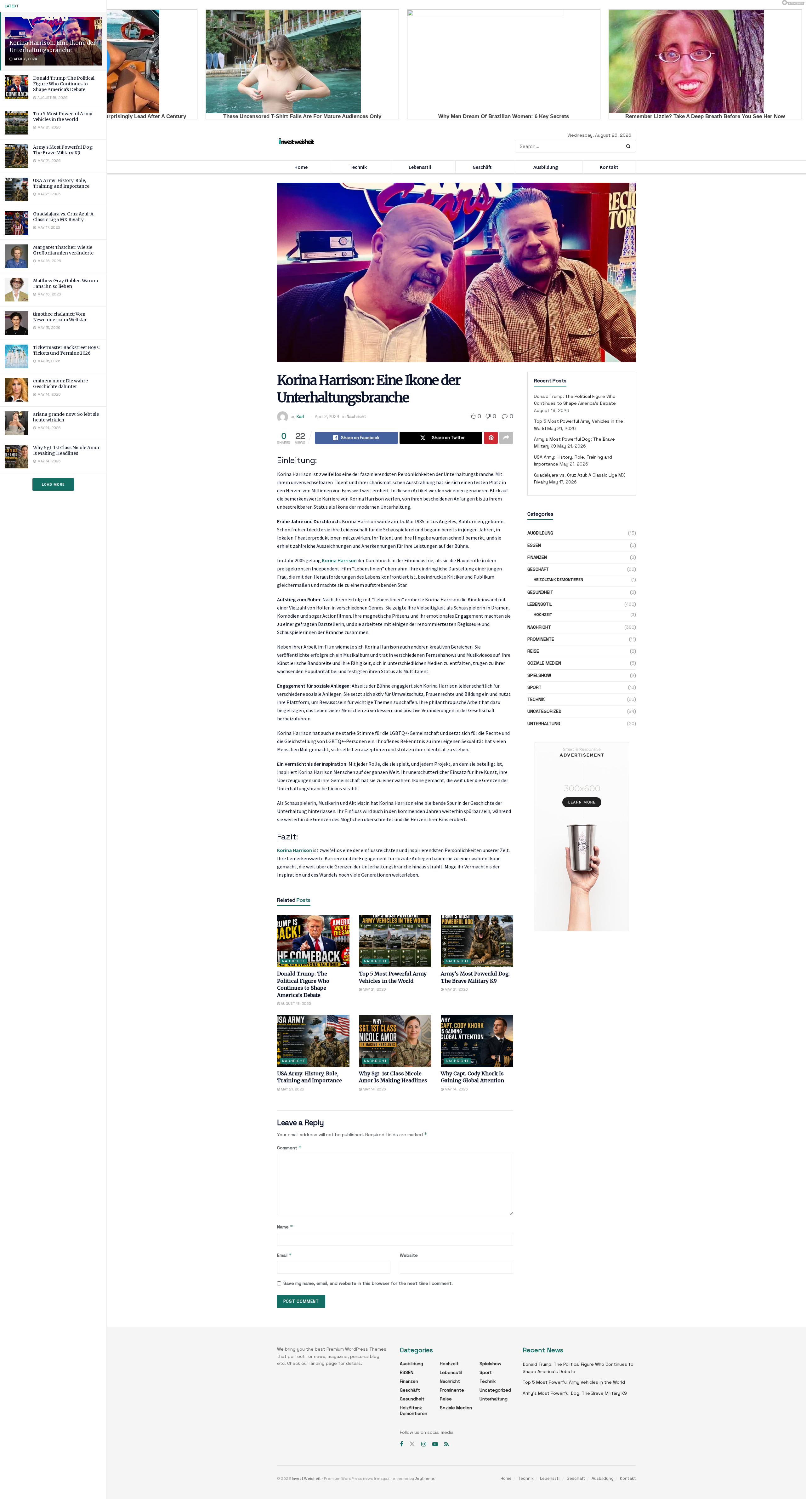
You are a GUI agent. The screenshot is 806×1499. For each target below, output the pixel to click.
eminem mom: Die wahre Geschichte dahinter (60, 383)
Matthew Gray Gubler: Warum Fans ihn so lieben (65, 283)
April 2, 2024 (327, 416)
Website (409, 1255)
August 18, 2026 (295, 1003)
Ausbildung (545, 167)
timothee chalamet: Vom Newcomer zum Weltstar (60, 317)
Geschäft (482, 167)
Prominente (540, 639)
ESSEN (534, 545)
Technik (358, 167)
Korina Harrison (339, 560)
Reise (533, 651)
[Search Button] (629, 146)
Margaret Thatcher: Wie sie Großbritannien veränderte (63, 250)
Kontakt (609, 167)
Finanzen (537, 557)
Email (284, 1255)
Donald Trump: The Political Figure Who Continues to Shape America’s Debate (63, 83)
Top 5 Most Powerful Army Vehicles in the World (62, 116)
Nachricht (356, 416)
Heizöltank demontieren (558, 579)
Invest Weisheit (306, 1478)
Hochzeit (543, 614)
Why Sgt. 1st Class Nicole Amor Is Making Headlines (66, 450)
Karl (300, 416)
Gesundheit (540, 592)
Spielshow (539, 675)
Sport (534, 687)
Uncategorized (544, 711)
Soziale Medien (544, 663)
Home (301, 167)
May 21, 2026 (374, 989)
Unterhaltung (543, 723)
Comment (289, 1148)
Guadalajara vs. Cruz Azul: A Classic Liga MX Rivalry (63, 216)
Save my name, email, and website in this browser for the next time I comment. (368, 1283)
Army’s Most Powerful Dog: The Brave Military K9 (63, 150)
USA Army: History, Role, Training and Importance (61, 183)
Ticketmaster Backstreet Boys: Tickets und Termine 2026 (66, 350)
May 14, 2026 (374, 1089)
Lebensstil (420, 167)
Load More (53, 484)
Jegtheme (424, 1478)
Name (285, 1227)
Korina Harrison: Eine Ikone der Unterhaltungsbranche (52, 46)
